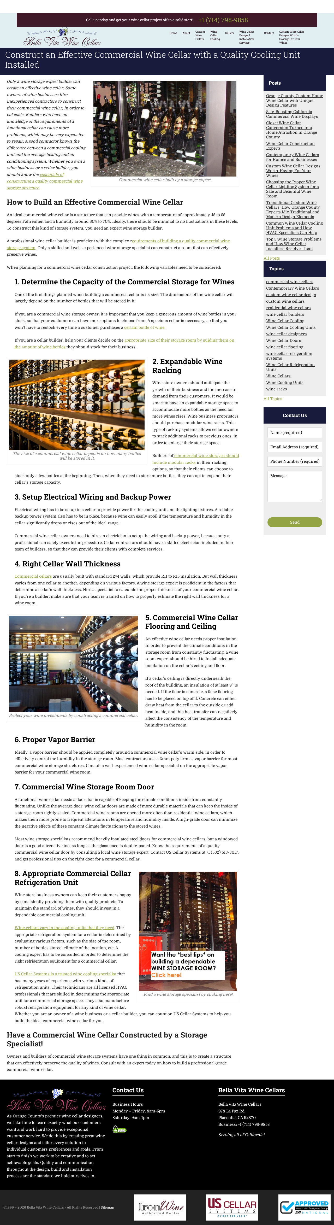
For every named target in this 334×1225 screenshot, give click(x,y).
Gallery (229, 33)
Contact (269, 33)
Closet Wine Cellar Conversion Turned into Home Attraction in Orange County (291, 130)
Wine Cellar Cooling (285, 321)
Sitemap (107, 1207)
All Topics (273, 398)
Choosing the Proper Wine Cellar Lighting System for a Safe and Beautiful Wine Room (292, 189)
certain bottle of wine (144, 327)
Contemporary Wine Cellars (292, 288)
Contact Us (128, 1090)
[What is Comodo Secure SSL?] (119, 1131)
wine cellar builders (285, 314)
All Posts (272, 258)
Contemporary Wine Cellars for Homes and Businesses (292, 157)
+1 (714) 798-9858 (223, 20)
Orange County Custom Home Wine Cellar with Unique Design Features (294, 100)
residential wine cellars (288, 308)
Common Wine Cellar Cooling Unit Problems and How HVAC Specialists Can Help (294, 228)
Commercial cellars (33, 576)
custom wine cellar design (291, 294)
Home (173, 33)
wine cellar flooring (284, 347)
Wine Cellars (278, 376)
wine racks (276, 389)
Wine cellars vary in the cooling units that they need (64, 927)
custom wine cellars (285, 301)
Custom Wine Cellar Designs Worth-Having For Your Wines (291, 37)
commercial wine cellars (289, 281)
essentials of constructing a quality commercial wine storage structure (44, 181)
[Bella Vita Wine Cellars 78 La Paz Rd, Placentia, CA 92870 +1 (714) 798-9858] (62, 44)
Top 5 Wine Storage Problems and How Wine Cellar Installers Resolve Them (294, 244)
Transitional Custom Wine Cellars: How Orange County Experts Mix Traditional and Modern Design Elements (293, 209)
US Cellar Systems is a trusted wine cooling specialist (66, 974)
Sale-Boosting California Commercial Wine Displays (292, 114)
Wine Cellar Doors (283, 340)
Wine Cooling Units (284, 382)
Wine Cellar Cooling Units (291, 327)
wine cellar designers (286, 334)
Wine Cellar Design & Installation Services (246, 37)
